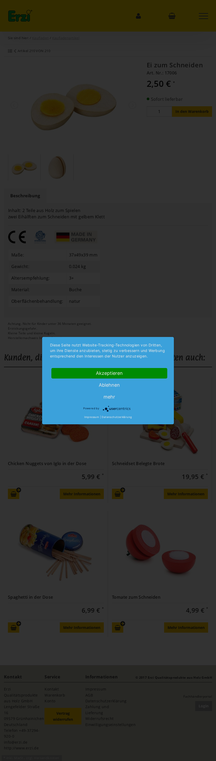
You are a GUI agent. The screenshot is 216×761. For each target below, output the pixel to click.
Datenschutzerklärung (117, 417)
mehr (109, 397)
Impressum (91, 417)
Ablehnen (109, 385)
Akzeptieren (109, 373)
